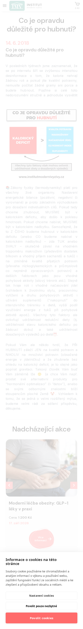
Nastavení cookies (41, 595)
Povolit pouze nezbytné (41, 606)
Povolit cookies (41, 618)
